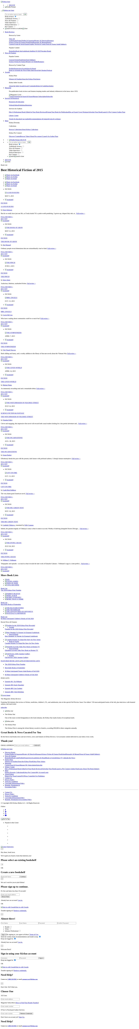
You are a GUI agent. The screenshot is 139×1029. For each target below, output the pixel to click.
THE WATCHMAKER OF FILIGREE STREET (17, 417)
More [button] (6, 121)
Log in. (20, 900)
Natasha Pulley (8, 420)
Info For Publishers (38, 776)
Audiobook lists (27, 51)
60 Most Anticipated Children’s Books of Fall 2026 (17, 618)
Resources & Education (16, 102)
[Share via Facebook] (12, 175)
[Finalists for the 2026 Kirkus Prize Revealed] (20, 625)
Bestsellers (12, 51)
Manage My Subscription (28, 765)
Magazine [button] (8, 88)
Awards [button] (7, 72)
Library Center (13, 115)
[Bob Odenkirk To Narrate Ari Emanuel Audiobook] (22, 632)
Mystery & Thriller (32, 62)
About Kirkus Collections (30, 129)
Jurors (38, 79)
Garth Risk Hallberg (9, 490)
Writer (7, 929)
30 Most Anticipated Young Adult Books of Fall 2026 (22, 671)
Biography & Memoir (40, 42)
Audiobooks (13, 41)
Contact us (8, 778)
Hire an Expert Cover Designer (78, 112)
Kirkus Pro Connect (29, 772)
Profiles (11, 68)
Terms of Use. (34, 934)
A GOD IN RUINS (7, 206)
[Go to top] (5, 819)
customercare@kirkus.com (30, 979)
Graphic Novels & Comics (37, 44)
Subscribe (49, 96)
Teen (27, 60)
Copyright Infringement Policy (15, 783)
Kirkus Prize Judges (38, 761)
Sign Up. (22, 1017)
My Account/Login (42, 772)
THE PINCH (5, 276)
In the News (23, 70)
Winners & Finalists (15, 79)
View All (12, 39)
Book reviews (9, 16)
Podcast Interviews (11, 25)
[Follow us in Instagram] (5, 813)
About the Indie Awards (16, 86)
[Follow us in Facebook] (5, 810)
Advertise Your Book (95, 112)
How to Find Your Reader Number (27, 1003)
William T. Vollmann (9, 560)
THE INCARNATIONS (9, 452)
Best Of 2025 (36, 51)
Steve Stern (6, 280)
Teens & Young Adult (53, 44)
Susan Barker (7, 455)
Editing (16, 105)
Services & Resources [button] (12, 98)
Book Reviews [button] (9, 32)
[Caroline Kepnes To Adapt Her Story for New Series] (22, 640)
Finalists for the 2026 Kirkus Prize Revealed (19, 629)
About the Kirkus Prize (29, 79)
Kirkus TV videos (61, 758)
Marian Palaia (7, 385)
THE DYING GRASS (8, 557)
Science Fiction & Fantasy (17, 42)
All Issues (29, 96)
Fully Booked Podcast (45, 70)
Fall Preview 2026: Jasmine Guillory (16, 657)
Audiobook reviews (11, 18)
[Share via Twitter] (11, 177)
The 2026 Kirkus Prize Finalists (11, 590)
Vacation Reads (46, 51)
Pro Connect (9, 27)
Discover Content (14, 136)
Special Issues (22, 96)
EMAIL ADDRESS (7, 745)
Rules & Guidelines (42, 86)
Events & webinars (54, 119)
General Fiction (14, 60)
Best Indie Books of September (11, 604)
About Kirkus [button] (9, 774)
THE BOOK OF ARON (9, 241)
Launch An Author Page (50, 136)
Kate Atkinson (7, 210)
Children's (63, 44)
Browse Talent (25, 136)
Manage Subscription (39, 96)
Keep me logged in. (7, 939)
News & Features (10, 20)
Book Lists (15, 758)
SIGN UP (37, 745)
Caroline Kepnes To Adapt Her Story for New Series (22, 643)
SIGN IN (12, 5)
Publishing (21, 105)
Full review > (80, 213)
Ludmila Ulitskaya (9, 525)
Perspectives (18, 68)
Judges (51, 86)
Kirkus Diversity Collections (14, 772)
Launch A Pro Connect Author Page (113, 112)
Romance (51, 41)
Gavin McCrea (7, 315)
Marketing (28, 105)
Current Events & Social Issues (19, 44)
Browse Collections (15, 129)
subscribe (4, 707)
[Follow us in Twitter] (5, 812)
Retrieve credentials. (20, 910)
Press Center (28, 776)
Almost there (5, 897)
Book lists (19, 51)
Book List (4, 588)
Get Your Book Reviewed (38, 112)
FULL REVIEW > (7, 217)
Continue (23, 876)
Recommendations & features (39, 119)
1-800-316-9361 (12, 979)
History (49, 42)
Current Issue (13, 96)
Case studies (26, 119)
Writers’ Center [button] (10, 767)
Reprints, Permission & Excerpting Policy (12, 786)
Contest (18, 776)
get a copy (4, 219)
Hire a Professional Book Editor (15, 769)
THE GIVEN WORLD (8, 382)
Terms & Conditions (11, 781)
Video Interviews (10, 22)
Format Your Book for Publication (57, 112)
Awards (24, 68)
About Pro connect (36, 136)
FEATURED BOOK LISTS (10, 661)
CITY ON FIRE (6, 487)
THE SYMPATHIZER (8, 346)
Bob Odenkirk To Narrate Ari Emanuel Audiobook (21, 636)
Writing (11, 105)
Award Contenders (30, 86)
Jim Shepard (7, 245)
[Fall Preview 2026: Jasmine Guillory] (17, 654)
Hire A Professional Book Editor (19, 112)
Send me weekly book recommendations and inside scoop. (20, 937)
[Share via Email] (11, 178)
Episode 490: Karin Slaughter (14, 685)
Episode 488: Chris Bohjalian (14, 692)
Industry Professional (12, 931)
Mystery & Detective (41, 41)
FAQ (22, 776)
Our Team (13, 776)
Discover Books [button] (10, 752)
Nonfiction (29, 42)
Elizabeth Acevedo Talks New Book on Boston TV (21, 650)
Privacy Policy (9, 780)
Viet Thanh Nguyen (9, 350)
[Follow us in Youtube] (6, 815)
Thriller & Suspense (27, 41)
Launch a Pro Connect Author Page (67, 769)
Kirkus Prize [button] (9, 760)
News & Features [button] (10, 53)
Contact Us (8, 792)
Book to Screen (14, 70)
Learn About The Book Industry (89, 769)
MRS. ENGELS (6, 311)
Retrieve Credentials (26, 1013)
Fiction (19, 41)
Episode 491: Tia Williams (13, 681)
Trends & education (15, 119)
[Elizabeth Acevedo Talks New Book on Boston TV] (22, 647)
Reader (7, 927)
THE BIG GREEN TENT (9, 522)
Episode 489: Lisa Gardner (13, 688)
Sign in (4, 934)
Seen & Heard (31, 68)
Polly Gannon (29, 525)
